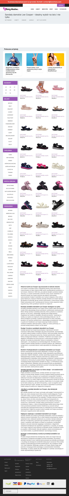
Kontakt (17, 463)
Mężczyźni (7, 468)
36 (10, 87)
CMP (10, 228)
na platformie (10, 188)
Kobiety (6, 465)
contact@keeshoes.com (52, 2)
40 (14, 90)
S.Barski (10, 275)
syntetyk (10, 169)
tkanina (10, 172)
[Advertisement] (34, 35)
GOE (10, 243)
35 (6, 87)
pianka (10, 160)
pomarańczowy (10, 123)
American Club (10, 213)
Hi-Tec (10, 249)
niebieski (10, 121)
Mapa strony (18, 475)
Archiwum (38, 465)
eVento (10, 296)
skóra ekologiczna (10, 163)
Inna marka (10, 254)
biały (10, 106)
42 (10, 93)
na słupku (10, 197)
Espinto (10, 237)
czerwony (10, 115)
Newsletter (49, 462)
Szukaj (61, 5)
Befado (10, 216)
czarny (10, 112)
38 (6, 90)
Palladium (10, 272)
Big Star (10, 219)
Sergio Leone (10, 284)
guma (10, 154)
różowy (10, 126)
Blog (37, 462)
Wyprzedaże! (63, 9)
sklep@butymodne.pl (52, 468)
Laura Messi (10, 263)
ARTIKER (10, 210)
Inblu (10, 251)
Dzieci (6, 462)
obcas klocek (10, 200)
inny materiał (10, 157)
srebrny (10, 129)
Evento (10, 240)
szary (10, 132)
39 (10, 90)
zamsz (10, 175)
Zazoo (10, 293)
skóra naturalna (10, 166)
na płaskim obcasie (10, 191)
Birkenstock (10, 222)
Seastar (10, 281)
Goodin (10, 246)
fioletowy (10, 118)
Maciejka (10, 266)
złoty (10, 141)
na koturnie (10, 185)
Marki (56, 9)
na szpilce (10, 194)
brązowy (10, 109)
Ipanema (10, 257)
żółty (10, 144)
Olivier (10, 269)
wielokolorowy (10, 135)
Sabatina (10, 278)
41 (5, 93)
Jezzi (10, 260)
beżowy (10, 103)
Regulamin (17, 466)
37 (14, 87)
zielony (10, 138)
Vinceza (10, 290)
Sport (6, 471)
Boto (10, 225)
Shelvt (10, 287)
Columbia (10, 234)
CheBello (10, 231)
